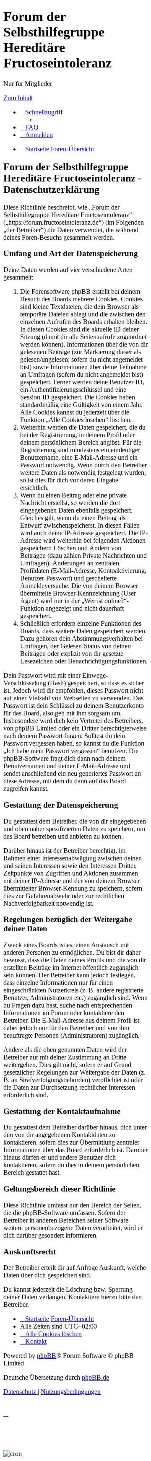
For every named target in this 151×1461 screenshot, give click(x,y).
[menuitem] (29, 127)
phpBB (46, 1355)
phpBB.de (95, 1377)
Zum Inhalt (18, 97)
